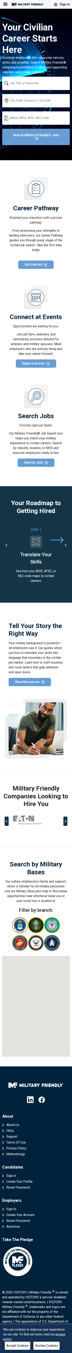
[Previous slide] (7, 821)
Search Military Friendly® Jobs (36, 135)
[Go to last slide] (7, 545)
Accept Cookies (17, 1346)
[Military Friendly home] (28, 4)
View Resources (27, 682)
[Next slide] (65, 545)
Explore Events (33, 363)
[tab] (20, 834)
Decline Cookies (46, 1346)
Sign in (64, 4)
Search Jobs (33, 462)
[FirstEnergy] (36, 820)
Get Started (33, 264)
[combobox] (36, 83)
